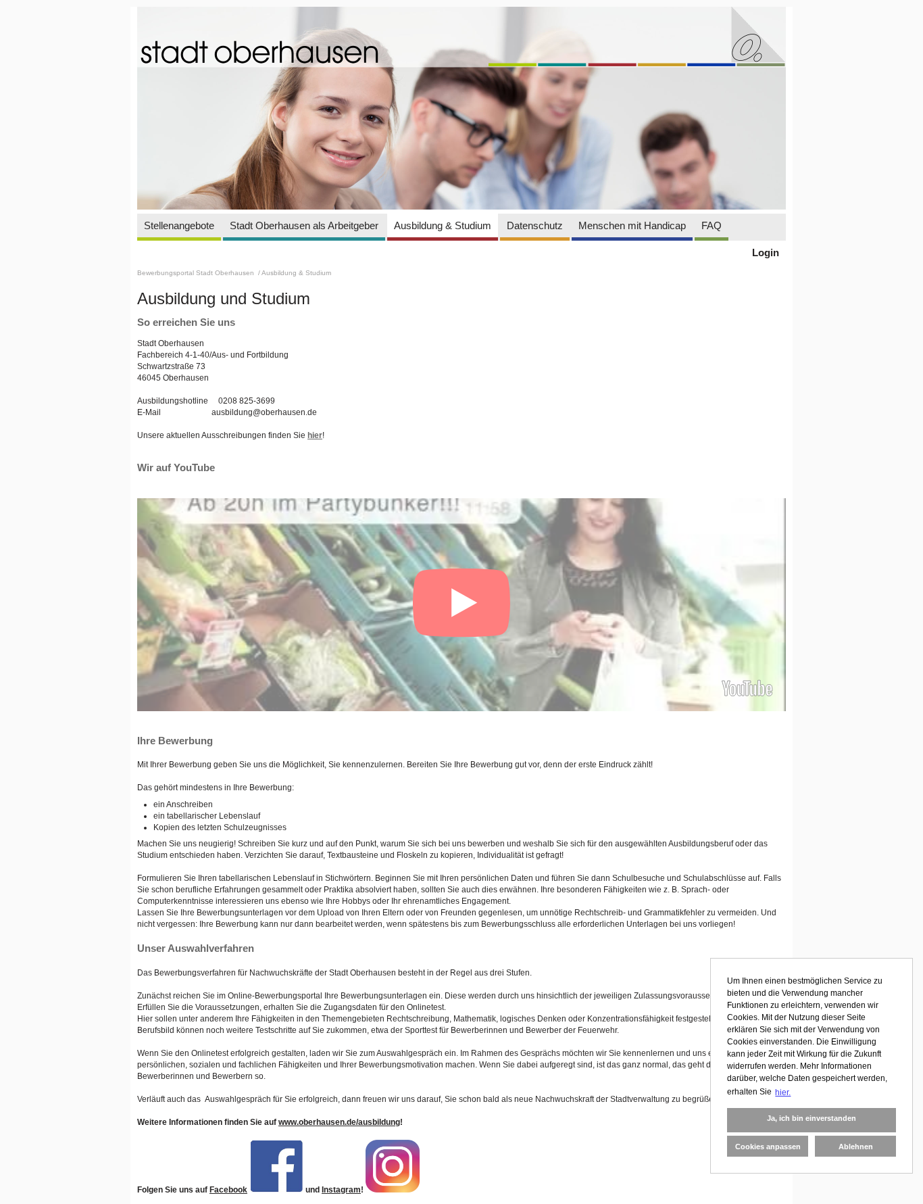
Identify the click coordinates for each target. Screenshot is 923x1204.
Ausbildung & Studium (442, 225)
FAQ (711, 225)
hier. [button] (783, 1092)
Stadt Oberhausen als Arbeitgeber (304, 225)
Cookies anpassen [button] (768, 1146)
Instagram (341, 1190)
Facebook (228, 1190)
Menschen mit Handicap (632, 225)
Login (765, 252)
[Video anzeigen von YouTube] (461, 604)
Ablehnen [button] (856, 1146)
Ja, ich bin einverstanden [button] (811, 1118)
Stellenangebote (179, 225)
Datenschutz (535, 225)
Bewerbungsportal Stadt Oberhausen (196, 272)
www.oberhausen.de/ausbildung (339, 1122)
